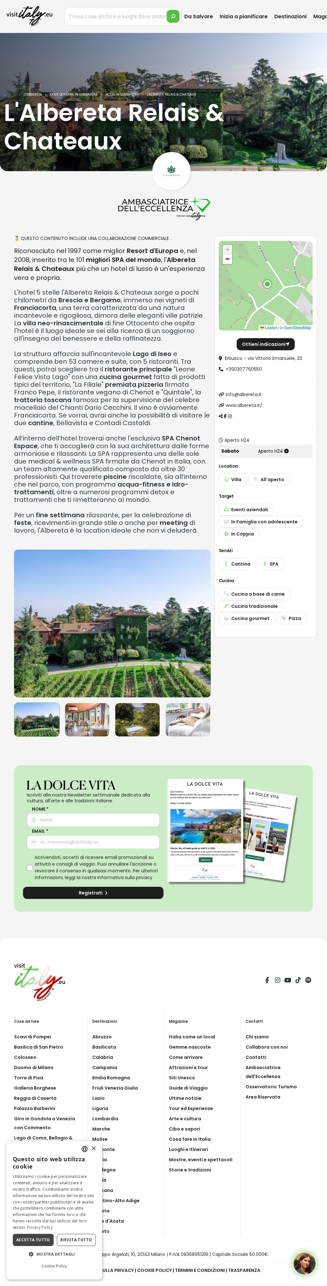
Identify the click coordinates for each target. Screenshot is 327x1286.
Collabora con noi (267, 1047)
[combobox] (84, 1149)
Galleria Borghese (35, 1088)
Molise (100, 1139)
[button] (267, 284)
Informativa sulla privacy (124, 877)
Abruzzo (102, 1037)
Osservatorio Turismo (271, 1087)
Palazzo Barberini (34, 1108)
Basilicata (104, 1047)
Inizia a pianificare (244, 16)
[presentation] (22, 623)
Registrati (91, 893)
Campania (104, 1067)
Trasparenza (244, 1270)
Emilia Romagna (111, 1078)
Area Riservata (263, 1097)
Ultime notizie (185, 1098)
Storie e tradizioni (190, 1170)
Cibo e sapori (184, 1129)
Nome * (40, 809)
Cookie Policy (154, 1270)
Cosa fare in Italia (190, 1139)
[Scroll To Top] (316, 1279)
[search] (173, 16)
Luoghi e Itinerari (188, 1149)
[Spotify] (308, 981)
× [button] (93, 1148)
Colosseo (25, 1057)
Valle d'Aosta (108, 1221)
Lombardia (105, 1118)
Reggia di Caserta (35, 1098)
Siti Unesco (182, 1078)
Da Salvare (198, 16)
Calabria (102, 1057)
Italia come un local (192, 1037)
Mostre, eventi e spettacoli (200, 1159)
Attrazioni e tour (188, 1067)
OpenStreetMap (297, 327)
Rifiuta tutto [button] (76, 1239)
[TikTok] (297, 981)
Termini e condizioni (200, 1270)
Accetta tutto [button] (33, 1239)
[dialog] (54, 1210)
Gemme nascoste (190, 1047)
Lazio (98, 1098)
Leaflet (270, 327)
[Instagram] (277, 981)
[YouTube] (287, 981)
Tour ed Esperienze (191, 1108)
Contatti (256, 1057)
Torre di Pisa (28, 1078)
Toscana (102, 1190)
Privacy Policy (40, 1227)
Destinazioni (290, 16)
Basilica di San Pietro (38, 1047)
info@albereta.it (244, 394)
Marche (101, 1129)
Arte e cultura (185, 1118)
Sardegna (104, 1170)
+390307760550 (244, 369)
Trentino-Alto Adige (116, 1200)
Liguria (100, 1108)
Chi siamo (257, 1037)
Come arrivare (186, 1057)
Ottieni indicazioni (263, 344)
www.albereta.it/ (244, 405)
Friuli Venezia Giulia (115, 1088)
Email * (40, 831)
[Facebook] (267, 981)
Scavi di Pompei (32, 1037)
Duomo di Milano (34, 1067)
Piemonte (103, 1149)
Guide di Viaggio (188, 1088)
